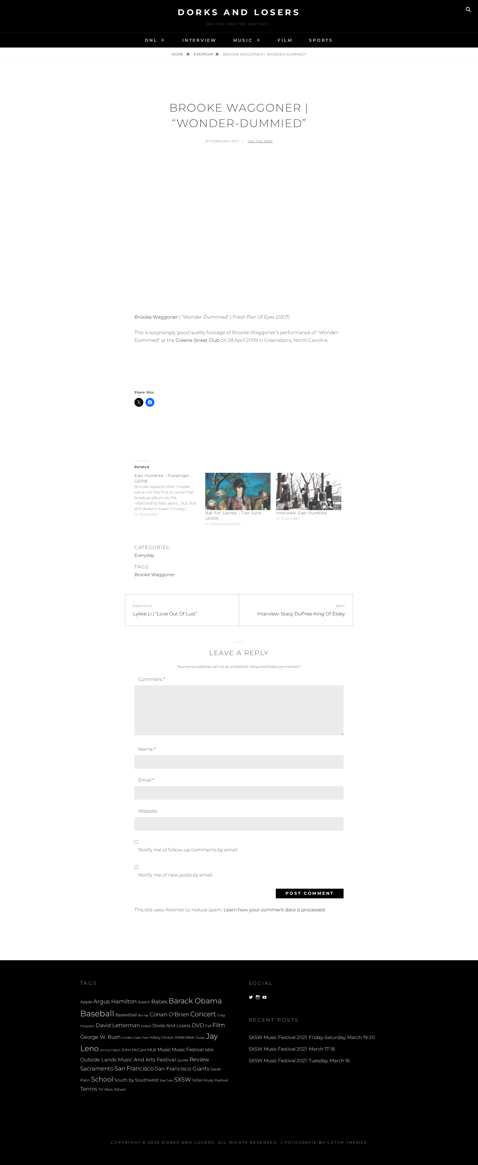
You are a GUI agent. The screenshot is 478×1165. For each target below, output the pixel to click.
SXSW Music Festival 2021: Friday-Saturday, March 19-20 (312, 1037)
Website (147, 811)
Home (178, 54)
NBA (209, 1049)
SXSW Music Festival (210, 1080)
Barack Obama (195, 1000)
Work (108, 1089)
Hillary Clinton (161, 1037)
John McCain (133, 1050)
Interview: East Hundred (301, 512)
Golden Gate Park (135, 1038)
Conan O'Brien (169, 1014)
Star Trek (166, 1080)
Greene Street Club (197, 340)
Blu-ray (143, 1015)
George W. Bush (100, 1037)
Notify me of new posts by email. (175, 875)
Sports (321, 40)
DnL (151, 40)
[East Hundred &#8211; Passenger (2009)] (169, 495)
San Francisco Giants (182, 1069)
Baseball (97, 1013)
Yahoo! (120, 1089)
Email (146, 780)
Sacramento (96, 1068)
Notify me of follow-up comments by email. (188, 849)
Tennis (88, 1089)
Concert (203, 1014)
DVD (198, 1025)
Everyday (203, 54)
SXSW (182, 1079)
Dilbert (146, 1026)
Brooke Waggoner (156, 317)
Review (199, 1059)
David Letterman (118, 1025)
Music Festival (188, 1049)
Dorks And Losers (239, 12)
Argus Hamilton (115, 1001)
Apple (86, 1001)
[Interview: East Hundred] (308, 491)
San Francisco (134, 1068)
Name (146, 749)
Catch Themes (347, 1142)
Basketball (126, 1014)
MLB (151, 1050)
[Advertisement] (239, 164)
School (102, 1079)
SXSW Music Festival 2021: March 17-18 (292, 1049)
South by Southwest (136, 1080)
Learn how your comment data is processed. (275, 909)
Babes (159, 1001)
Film (285, 40)
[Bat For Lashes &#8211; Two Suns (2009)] (238, 491)
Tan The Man (260, 141)
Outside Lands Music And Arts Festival (128, 1059)
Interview (199, 40)
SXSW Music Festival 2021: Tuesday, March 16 (299, 1060)
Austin (144, 1002)
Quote (182, 1060)
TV (100, 1089)
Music (243, 40)
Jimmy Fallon (110, 1050)
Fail (208, 1026)
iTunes (200, 1038)
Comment (151, 679)
